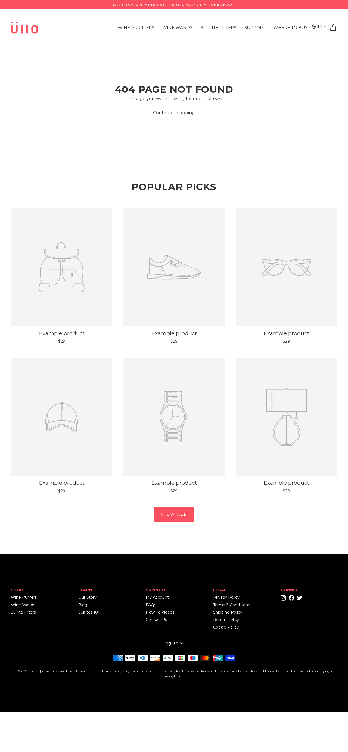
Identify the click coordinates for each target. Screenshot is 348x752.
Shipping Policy (227, 612)
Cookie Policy (226, 627)
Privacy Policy (226, 597)
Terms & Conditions (231, 604)
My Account (157, 597)
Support (254, 27)
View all (174, 514)
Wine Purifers (24, 597)
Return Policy (226, 619)
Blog (82, 604)
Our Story (87, 597)
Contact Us (156, 619)
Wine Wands (177, 27)
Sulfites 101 (89, 612)
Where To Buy (290, 27)
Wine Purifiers (136, 27)
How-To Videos (160, 612)
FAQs (151, 604)
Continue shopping (174, 112)
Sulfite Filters (218, 27)
